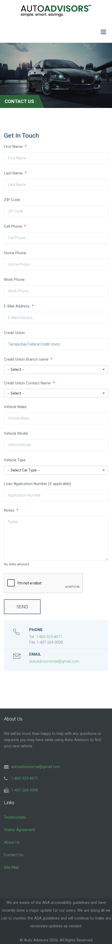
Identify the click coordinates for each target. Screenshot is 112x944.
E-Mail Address (19, 306)
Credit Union (14, 332)
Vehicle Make (15, 406)
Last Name (15, 173)
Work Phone (14, 279)
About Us (12, 842)
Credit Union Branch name (28, 359)
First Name (15, 146)
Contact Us (13, 854)
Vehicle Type (15, 460)
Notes (11, 510)
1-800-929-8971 (49, 637)
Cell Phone (15, 226)
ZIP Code (12, 199)
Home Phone (15, 253)
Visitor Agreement (19, 829)
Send (22, 606)
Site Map (11, 867)
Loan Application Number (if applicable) (37, 483)
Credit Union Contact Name (29, 383)
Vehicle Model (16, 433)
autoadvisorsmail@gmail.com (54, 661)
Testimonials (15, 817)
